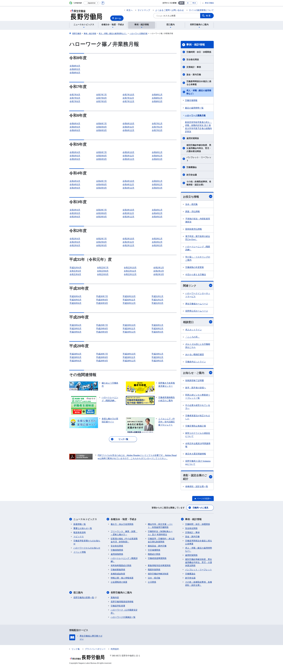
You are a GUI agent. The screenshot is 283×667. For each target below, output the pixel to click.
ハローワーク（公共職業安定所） (124, 611)
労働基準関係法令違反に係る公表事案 (198, 83)
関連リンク (189, 285)
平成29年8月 (102, 328)
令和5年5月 (75, 156)
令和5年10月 (128, 152)
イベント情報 (79, 552)
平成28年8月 (102, 357)
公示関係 (152, 582)
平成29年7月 (102, 325)
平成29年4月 (75, 325)
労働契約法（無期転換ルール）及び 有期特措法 (160, 533)
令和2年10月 (128, 238)
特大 (194, 3)
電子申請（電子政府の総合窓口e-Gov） (197, 238)
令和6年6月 (75, 130)
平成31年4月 (75, 267)
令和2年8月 (101, 242)
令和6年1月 (157, 152)
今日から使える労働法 (195, 274)
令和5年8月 (101, 156)
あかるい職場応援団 (194, 354)
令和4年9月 (101, 188)
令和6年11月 (128, 127)
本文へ (129, 10)
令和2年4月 (75, 238)
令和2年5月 (75, 242)
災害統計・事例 (193, 67)
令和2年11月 (128, 242)
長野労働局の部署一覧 (83, 597)
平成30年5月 (75, 300)
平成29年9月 (102, 332)
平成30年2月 (157, 328)
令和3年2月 (157, 242)
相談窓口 (188, 322)
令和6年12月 (128, 130)
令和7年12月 (128, 101)
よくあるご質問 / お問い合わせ (169, 10)
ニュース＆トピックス (85, 519)
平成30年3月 (157, 332)
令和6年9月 (101, 130)
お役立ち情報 (191, 196)
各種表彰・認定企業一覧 (196, 486)
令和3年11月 (128, 213)
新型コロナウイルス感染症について (197, 434)
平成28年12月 (129, 360)
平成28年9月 (102, 360)
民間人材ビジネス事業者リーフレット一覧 (197, 396)
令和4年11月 (128, 184)
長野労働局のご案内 (121, 592)
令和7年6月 (75, 101)
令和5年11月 (128, 156)
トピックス (78, 536)
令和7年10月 (128, 94)
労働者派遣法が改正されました (197, 417)
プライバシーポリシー (95, 649)
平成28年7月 (102, 354)
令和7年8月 (101, 98)
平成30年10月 (129, 296)
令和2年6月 (75, 245)
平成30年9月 (102, 303)
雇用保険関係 (117, 554)
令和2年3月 (158, 274)
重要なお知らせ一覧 (82, 528)
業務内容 (115, 597)
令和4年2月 (157, 213)
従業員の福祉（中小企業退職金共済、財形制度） (124, 540)
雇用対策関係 (192, 138)
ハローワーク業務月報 (195, 115)
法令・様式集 (191, 204)
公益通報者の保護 (119, 582)
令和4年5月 (75, 184)
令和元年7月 (102, 267)
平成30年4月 (75, 296)
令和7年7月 (101, 94)
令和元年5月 (75, 271)
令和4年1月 (157, 210)
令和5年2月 (157, 184)
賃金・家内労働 (193, 74)
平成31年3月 (157, 303)
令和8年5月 (75, 69)
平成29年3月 (157, 360)
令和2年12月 (128, 245)
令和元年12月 (130, 274)
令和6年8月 (101, 127)
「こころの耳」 (192, 337)
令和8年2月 (157, 98)
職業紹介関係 (154, 554)
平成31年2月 (157, 300)
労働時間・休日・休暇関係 (198, 52)
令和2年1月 (158, 267)
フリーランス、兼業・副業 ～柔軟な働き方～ (124, 533)
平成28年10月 (129, 354)
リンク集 (75, 649)
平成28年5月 (75, 357)
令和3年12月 (128, 216)
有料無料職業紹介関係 (121, 565)
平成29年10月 (129, 325)
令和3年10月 (128, 210)
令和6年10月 (128, 123)
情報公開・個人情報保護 (122, 578)
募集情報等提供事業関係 (159, 565)
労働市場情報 (191, 100)
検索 (208, 15)
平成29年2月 (157, 357)
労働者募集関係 (118, 569)
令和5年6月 (75, 159)
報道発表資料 (79, 532)
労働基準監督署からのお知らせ (86, 542)
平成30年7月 (102, 296)
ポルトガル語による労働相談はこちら (197, 345)
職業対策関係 (154, 569)
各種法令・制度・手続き (124, 519)
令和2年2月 (158, 271)
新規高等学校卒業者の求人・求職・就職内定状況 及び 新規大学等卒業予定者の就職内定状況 (198, 127)
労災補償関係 (154, 550)
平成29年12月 (129, 332)
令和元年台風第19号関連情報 (197, 445)
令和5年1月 (157, 181)
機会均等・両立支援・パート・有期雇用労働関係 (160, 525)
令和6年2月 (157, 156)
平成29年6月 (75, 332)
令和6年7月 (101, 123)
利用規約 (115, 649)
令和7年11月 (128, 98)
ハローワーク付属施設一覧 (123, 617)
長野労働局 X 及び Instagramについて (197, 462)
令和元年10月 (130, 267)
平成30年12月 (129, 303)
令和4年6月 (75, 188)
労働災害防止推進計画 (195, 426)
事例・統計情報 (195, 44)
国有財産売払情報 (193, 229)
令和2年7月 (101, 238)
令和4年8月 (101, 184)
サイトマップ (144, 10)
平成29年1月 (157, 354)
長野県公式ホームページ (196, 311)
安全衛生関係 (192, 59)
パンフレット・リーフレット (198, 159)
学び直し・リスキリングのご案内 (197, 258)
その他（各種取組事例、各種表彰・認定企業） (198, 183)
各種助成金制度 (118, 574)
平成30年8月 (102, 300)
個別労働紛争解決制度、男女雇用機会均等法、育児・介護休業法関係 (198, 148)
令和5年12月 (128, 159)
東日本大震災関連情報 (195, 454)
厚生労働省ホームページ (196, 304)
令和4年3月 (157, 216)
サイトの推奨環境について (201, 10)
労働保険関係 (117, 550)
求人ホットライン (193, 329)
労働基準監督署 (118, 606)
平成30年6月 (75, 303)
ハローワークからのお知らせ (86, 548)
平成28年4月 (75, 354)
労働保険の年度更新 (194, 267)
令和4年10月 (128, 181)
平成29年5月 (75, 328)
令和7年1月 (157, 123)
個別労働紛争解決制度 (158, 574)
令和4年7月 (101, 181)
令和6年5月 (75, 127)
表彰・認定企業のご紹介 (195, 477)
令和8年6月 (75, 72)
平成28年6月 (75, 360)
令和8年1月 (157, 94)
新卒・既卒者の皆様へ (195, 387)
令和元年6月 (75, 274)
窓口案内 (78, 592)
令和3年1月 (157, 238)
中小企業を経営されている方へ (197, 406)
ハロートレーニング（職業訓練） (197, 248)
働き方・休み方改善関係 (122, 524)
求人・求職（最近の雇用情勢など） (198, 92)
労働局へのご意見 (200, 507)
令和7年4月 (75, 94)
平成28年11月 (129, 357)
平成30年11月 (129, 300)
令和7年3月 (157, 130)
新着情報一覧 (79, 524)
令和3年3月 (157, 245)
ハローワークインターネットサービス (197, 295)
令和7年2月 (157, 127)
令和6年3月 (157, 159)
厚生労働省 (209, 3)
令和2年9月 (101, 245)
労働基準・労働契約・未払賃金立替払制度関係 (161, 540)
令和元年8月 (102, 271)
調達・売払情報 (192, 211)
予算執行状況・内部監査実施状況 (197, 220)
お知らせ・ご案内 (193, 372)
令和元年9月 (102, 274)
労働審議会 (191, 167)
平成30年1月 (157, 325)
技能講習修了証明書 (194, 380)
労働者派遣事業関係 (157, 558)
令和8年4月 (75, 66)
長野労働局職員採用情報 (122, 601)
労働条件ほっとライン (195, 362)
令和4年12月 (128, 188)
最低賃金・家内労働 (157, 546)
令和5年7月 (101, 152)
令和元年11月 (130, 271)
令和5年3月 (157, 188)
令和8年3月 (157, 101)
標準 (181, 3)
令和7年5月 (75, 98)
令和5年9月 (101, 159)
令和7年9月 (101, 101)
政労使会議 (191, 175)
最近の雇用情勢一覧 (194, 108)
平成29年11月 (129, 328)
